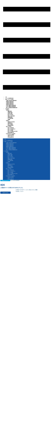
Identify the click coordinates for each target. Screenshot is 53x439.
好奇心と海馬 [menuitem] (10, 113)
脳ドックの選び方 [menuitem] (11, 127)
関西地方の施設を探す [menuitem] (10, 104)
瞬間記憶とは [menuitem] (10, 122)
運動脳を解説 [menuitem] (10, 117)
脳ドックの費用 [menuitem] (10, 130)
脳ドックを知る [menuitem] (8, 126)
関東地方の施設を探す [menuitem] (10, 101)
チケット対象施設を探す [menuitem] (9, 98)
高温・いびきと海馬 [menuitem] (11, 115)
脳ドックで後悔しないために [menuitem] (13, 131)
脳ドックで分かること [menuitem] (11, 128)
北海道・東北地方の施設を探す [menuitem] (11, 100)
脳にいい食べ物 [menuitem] (10, 114)
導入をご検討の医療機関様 (14, 180)
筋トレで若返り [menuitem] (10, 124)
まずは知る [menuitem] (7, 108)
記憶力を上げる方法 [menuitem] (11, 121)
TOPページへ (5, 192)
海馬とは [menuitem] (7, 109)
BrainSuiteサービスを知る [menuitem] (10, 133)
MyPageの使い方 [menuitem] (11, 137)
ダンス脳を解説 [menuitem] (10, 118)
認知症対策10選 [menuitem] (10, 125)
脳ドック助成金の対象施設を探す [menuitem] (11, 107)
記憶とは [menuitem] (7, 120)
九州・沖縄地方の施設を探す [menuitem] (11, 106)
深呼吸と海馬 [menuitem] (10, 112)
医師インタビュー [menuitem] (11, 135)
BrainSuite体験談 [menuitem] (11, 134)
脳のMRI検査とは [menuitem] (11, 132)
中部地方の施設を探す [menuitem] (10, 102)
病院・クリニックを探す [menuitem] (9, 99)
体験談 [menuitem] (9, 119)
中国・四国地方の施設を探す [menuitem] (11, 105)
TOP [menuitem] (6, 96)
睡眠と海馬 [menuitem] (10, 111)
